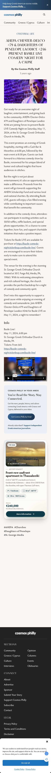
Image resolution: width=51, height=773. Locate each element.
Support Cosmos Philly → (14, 6)
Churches (21, 527)
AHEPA (9, 527)
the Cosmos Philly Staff (27, 69)
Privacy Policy (30, 769)
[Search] (44, 14)
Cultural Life (26, 34)
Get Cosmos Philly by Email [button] (21, 417)
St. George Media (14, 534)
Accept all (25, 763)
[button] (47, 741)
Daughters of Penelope (17, 531)
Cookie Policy (19, 769)
